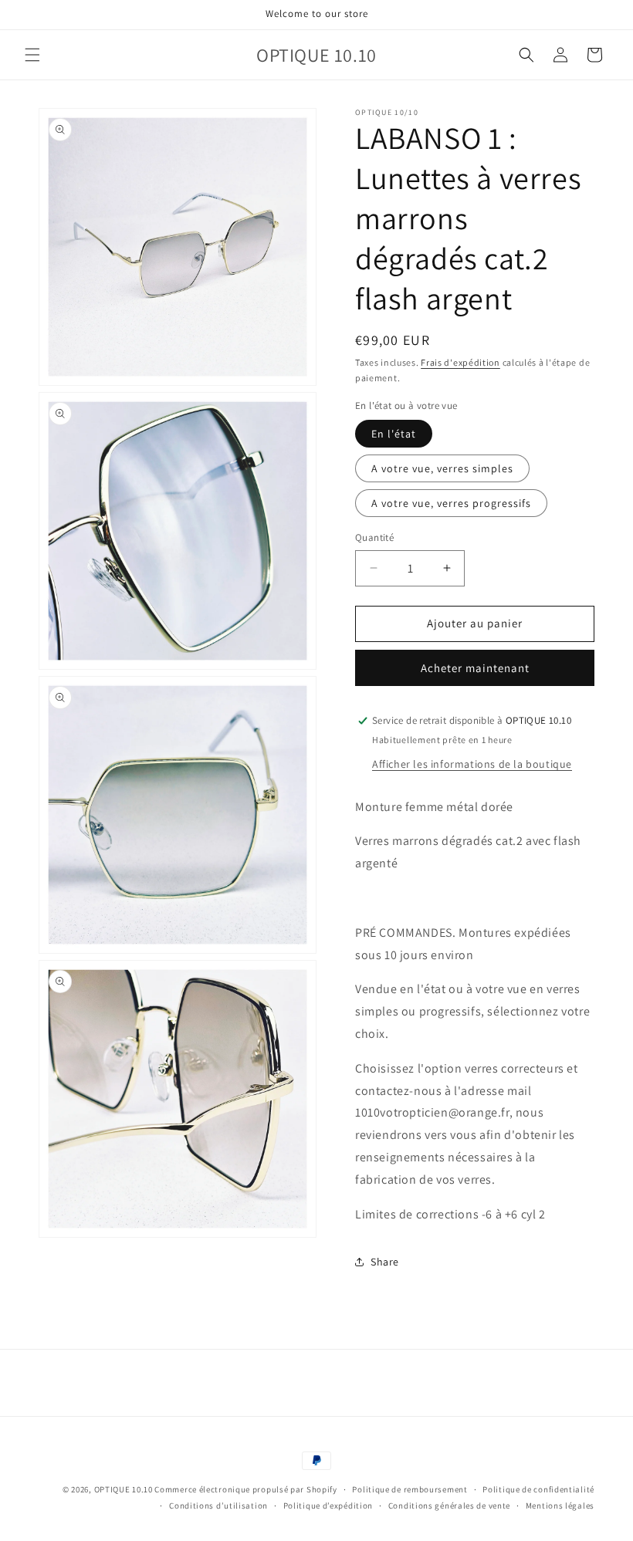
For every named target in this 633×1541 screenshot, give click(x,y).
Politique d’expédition (328, 1505)
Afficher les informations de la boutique (472, 764)
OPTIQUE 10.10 (123, 1489)
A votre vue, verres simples (442, 468)
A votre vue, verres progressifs (451, 503)
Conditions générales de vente (449, 1505)
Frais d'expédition (460, 362)
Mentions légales (560, 1505)
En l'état (393, 434)
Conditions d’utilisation (218, 1505)
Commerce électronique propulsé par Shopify (245, 1489)
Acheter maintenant (475, 668)
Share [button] (385, 1262)
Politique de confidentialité (538, 1489)
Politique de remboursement (409, 1489)
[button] (32, 55)
